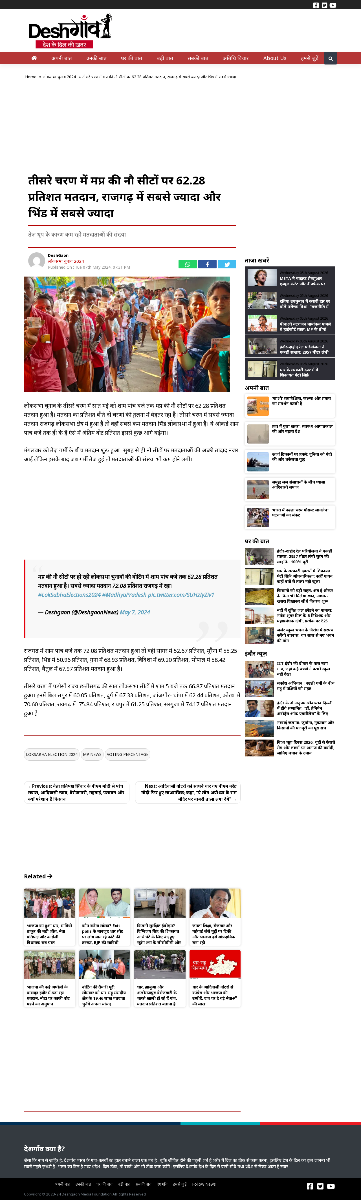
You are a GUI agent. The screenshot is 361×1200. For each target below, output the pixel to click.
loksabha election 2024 (52, 754)
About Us (275, 57)
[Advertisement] (180, 129)
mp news (92, 754)
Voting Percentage (127, 754)
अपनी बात (62, 57)
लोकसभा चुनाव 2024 (66, 261)
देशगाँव (162, 1184)
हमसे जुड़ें (309, 57)
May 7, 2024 (135, 612)
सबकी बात (198, 57)
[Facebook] (316, 5)
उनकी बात (97, 57)
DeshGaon (58, 255)
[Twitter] (324, 5)
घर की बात (131, 57)
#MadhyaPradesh (124, 594)
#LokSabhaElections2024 (69, 594)
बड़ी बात (165, 57)
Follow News (204, 1184)
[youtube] (333, 5)
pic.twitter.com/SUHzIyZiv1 (181, 594)
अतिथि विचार (236, 57)
